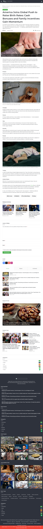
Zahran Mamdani (38, 498)
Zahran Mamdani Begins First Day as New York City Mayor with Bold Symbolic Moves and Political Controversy (34, 214)
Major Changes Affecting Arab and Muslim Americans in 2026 (21, 213)
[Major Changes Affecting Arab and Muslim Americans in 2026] (21, 208)
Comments (35, 268)
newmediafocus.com (21, 519)
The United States (26, 196)
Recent (20, 268)
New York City (25, 496)
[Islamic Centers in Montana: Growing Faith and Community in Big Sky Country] (25, 335)
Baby (32, 185)
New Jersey (15, 496)
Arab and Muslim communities (6, 494)
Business (4, 366)
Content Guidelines (37, 523)
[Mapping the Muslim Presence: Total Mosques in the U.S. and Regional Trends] (6, 274)
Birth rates (10, 196)
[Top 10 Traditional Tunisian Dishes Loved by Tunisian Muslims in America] (25, 348)
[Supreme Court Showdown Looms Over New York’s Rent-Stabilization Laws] (7, 456)
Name (4, 240)
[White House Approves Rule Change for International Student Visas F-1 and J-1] (7, 448)
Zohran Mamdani (4, 500)
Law (4, 364)
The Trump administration (23, 498)
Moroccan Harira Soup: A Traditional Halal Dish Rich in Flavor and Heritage (8, 213)
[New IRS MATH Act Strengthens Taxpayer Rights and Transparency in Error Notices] (21, 485)
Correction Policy (30, 523)
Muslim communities (35, 494)
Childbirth (17, 196)
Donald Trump (23, 494)
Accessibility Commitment (21, 525)
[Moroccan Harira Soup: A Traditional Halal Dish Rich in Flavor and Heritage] (8, 208)
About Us (13, 521)
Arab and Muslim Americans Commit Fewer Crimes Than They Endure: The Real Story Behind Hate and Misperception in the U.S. (11, 347)
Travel (4, 369)
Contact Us (9, 521)
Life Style (5, 367)
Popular (7, 268)
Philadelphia (31, 496)
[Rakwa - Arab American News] (8, 1)
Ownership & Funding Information (9, 523)
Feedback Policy (18, 523)
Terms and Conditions (25, 521)
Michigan (28, 494)
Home (4, 6)
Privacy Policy (18, 521)
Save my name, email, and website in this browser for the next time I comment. (18, 249)
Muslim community (4, 496)
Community (8, 6)
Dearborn (18, 494)
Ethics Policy (24, 523)
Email (4, 245)
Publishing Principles (33, 521)
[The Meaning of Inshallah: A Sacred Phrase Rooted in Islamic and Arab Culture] (35, 456)
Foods (4, 362)
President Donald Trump (5, 498)
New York (19, 496)
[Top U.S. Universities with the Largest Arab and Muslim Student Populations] (6, 289)
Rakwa (4, 30)
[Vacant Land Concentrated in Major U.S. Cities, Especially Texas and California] (7, 440)
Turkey (34, 196)
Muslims (10, 496)
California (13, 494)
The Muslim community (14, 498)
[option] (21, 314)
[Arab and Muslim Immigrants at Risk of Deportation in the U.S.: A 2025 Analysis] (25, 341)
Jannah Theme (4, 526)
